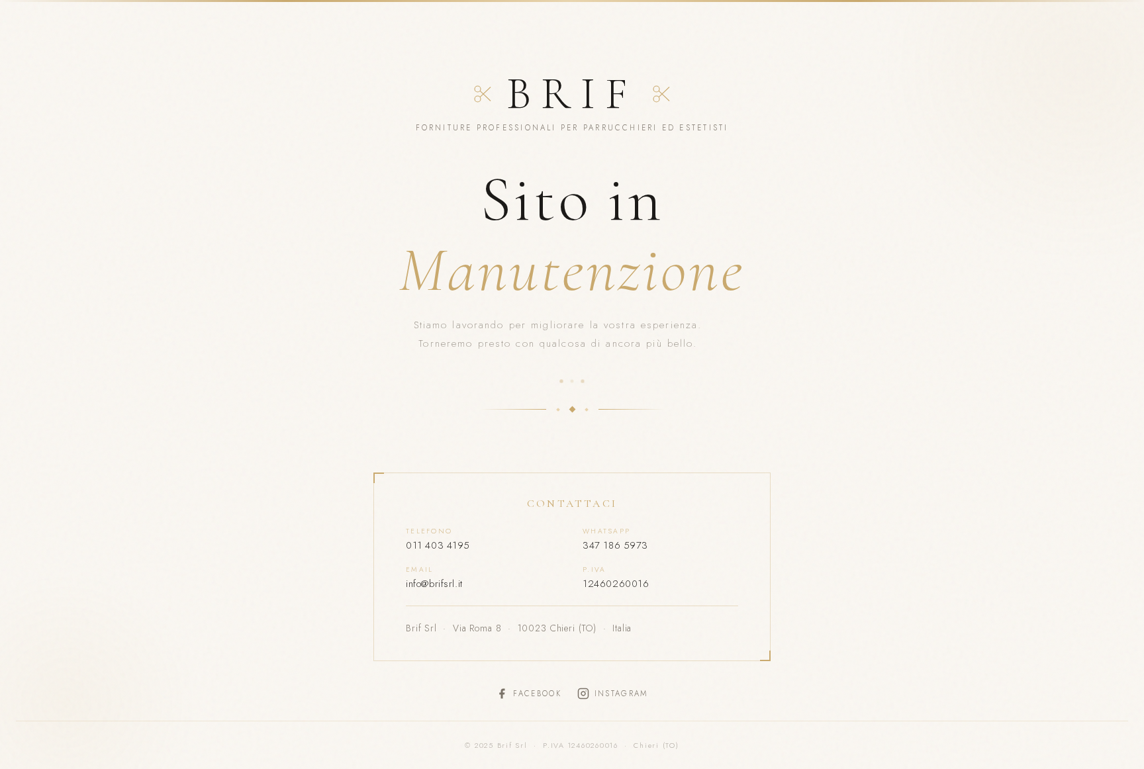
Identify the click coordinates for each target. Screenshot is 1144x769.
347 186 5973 (615, 545)
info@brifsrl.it (434, 583)
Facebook (537, 693)
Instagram (621, 693)
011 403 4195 (438, 545)
